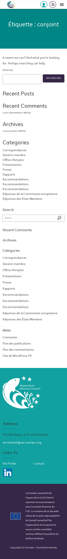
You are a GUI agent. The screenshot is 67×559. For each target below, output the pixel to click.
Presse (7, 169)
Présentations (12, 165)
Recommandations (16, 179)
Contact (39, 463)
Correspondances (15, 150)
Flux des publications (17, 343)
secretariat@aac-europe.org (22, 442)
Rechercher (8, 70)
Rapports (9, 174)
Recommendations (16, 189)
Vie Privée (9, 463)
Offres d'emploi (13, 160)
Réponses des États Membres (22, 199)
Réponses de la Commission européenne (30, 194)
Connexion (10, 337)
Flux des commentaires (18, 349)
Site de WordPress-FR (17, 356)
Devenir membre (14, 155)
